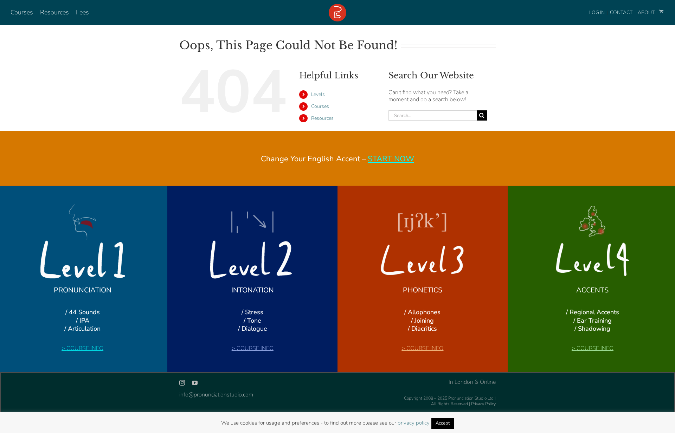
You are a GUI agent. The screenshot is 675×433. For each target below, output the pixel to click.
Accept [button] (443, 423)
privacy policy (414, 422)
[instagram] (182, 383)
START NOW (391, 159)
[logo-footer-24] (337, 7)
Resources (322, 118)
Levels (318, 94)
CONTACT (622, 12)
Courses (320, 106)
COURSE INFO (84, 348)
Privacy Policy (483, 404)
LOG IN (597, 12)
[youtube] (195, 383)
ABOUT (647, 12)
